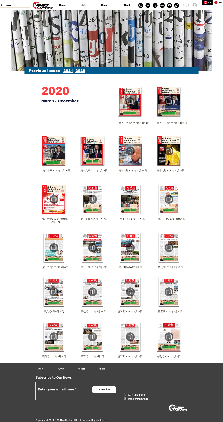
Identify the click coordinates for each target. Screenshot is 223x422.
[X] (155, 5)
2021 (68, 71)
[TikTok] (176, 5)
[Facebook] (147, 5)
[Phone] (125, 394)
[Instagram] (140, 5)
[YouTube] (169, 5)
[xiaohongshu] (162, 5)
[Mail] (125, 398)
